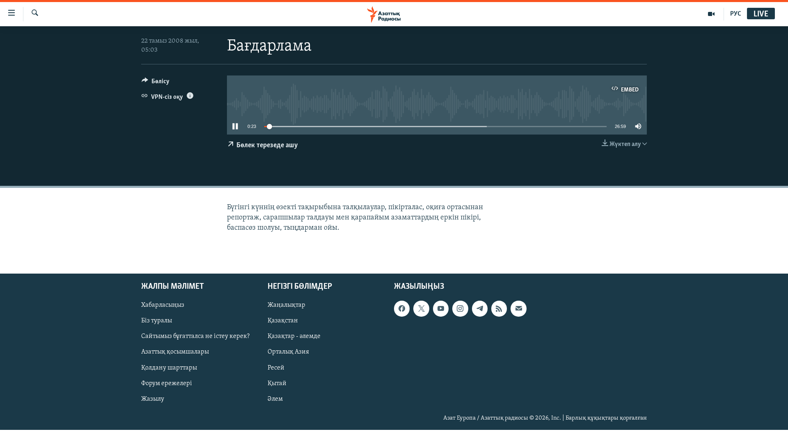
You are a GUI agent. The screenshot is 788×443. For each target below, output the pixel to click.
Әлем (275, 399)
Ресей (276, 368)
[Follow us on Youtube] (441, 308)
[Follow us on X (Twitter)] (421, 308)
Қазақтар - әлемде (294, 336)
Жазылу (152, 399)
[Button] (156, 83)
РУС (735, 14)
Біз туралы (156, 320)
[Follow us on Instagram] (460, 308)
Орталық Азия (288, 352)
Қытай (277, 383)
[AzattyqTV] (711, 14)
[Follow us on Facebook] (402, 308)
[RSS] (499, 308)
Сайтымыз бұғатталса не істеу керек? (195, 336)
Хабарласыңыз (162, 305)
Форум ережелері (166, 383)
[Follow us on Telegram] (480, 308)
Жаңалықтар (286, 305)
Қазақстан (283, 320)
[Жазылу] (518, 308)
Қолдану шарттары (169, 368)
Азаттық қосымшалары (175, 352)
